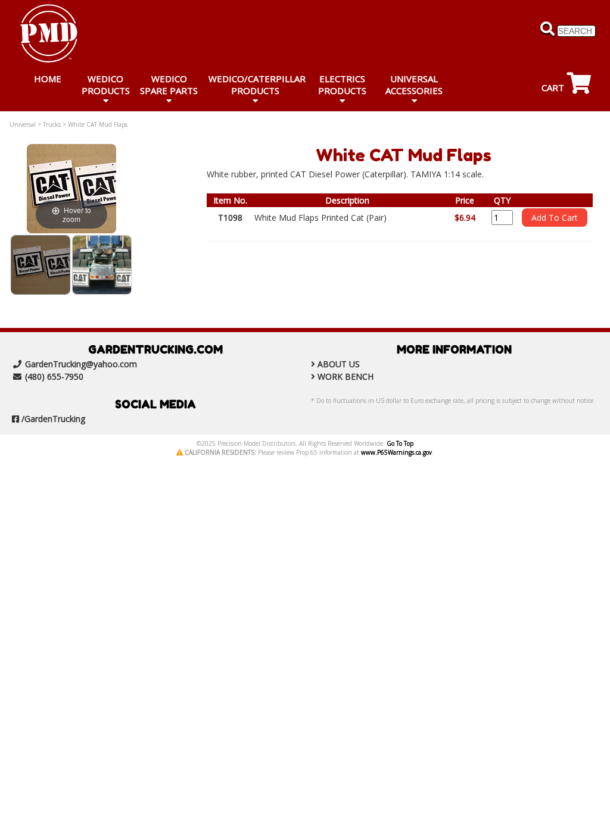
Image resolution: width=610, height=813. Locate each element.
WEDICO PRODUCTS (106, 84)
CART (554, 87)
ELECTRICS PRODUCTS (342, 84)
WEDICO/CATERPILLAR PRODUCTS (257, 84)
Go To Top (400, 443)
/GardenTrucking (53, 418)
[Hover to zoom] (71, 188)
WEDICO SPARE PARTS (169, 84)
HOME (47, 79)
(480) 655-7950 (54, 376)
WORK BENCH (346, 376)
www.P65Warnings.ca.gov (396, 452)
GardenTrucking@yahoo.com (81, 364)
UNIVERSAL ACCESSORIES (414, 84)
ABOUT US (339, 364)
